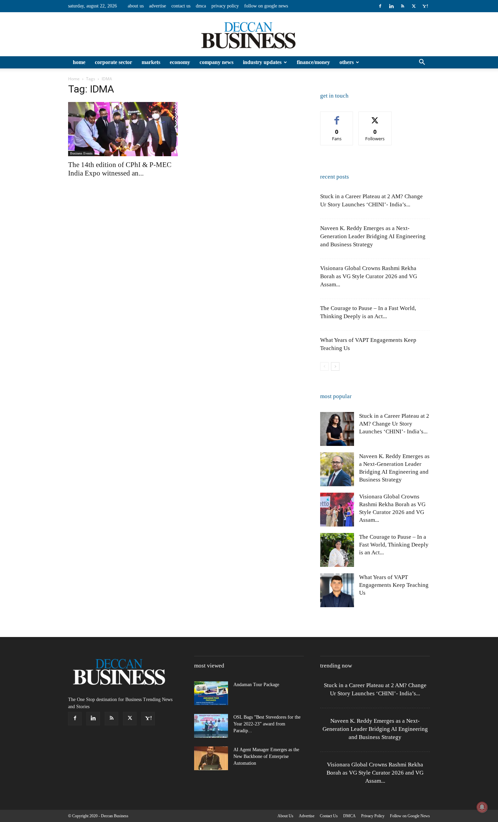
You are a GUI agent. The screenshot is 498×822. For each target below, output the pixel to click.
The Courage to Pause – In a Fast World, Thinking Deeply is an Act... (394, 545)
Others (346, 62)
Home (79, 62)
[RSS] (402, 6)
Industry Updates (262, 62)
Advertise (157, 5)
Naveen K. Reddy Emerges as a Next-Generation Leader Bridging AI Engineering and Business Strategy (373, 236)
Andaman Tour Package (256, 684)
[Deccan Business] (249, 34)
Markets (151, 62)
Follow (375, 116)
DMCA (201, 5)
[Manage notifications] (482, 807)
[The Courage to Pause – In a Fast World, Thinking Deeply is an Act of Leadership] (337, 550)
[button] (422, 63)
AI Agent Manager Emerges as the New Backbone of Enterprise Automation (266, 756)
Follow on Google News (266, 5)
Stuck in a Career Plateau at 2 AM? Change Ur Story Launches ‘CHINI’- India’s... (394, 424)
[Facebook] (380, 6)
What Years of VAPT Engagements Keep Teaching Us (394, 585)
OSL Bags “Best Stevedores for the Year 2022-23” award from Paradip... (266, 724)
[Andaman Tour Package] (211, 693)
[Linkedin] (391, 6)
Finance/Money (313, 62)
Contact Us (180, 5)
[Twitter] (414, 6)
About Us (136, 5)
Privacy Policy (225, 5)
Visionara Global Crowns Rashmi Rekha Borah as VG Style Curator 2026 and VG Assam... (368, 276)
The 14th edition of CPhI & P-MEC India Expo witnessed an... (119, 169)
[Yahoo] (425, 6)
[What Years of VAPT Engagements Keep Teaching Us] (337, 590)
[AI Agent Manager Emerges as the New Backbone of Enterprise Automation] (211, 758)
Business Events (81, 153)
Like (337, 116)
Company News (216, 62)
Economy (180, 62)
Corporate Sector (113, 62)
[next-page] (335, 366)
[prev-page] (324, 366)
